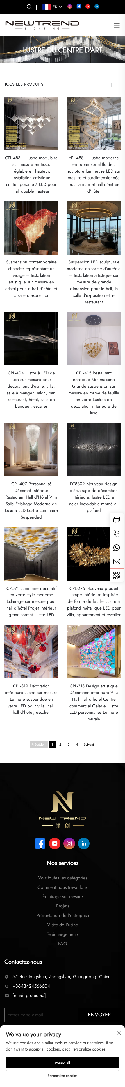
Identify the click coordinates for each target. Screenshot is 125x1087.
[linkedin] (96, 6)
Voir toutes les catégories (62, 877)
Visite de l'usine (62, 924)
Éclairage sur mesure (62, 896)
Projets (62, 906)
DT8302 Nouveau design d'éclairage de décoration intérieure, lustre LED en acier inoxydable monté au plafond (94, 497)
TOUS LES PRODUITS (23, 84)
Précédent (38, 744)
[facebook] (78, 6)
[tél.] (117, 534)
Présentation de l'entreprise (62, 915)
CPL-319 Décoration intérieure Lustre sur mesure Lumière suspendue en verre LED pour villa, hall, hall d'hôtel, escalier (31, 699)
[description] (62, 809)
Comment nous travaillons (63, 887)
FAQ (62, 943)
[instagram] (69, 6)
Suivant (88, 744)
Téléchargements (62, 934)
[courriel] (117, 561)
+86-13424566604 (31, 986)
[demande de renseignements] (117, 520)
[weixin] (117, 575)
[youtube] (87, 6)
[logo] (42, 24)
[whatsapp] (117, 548)
